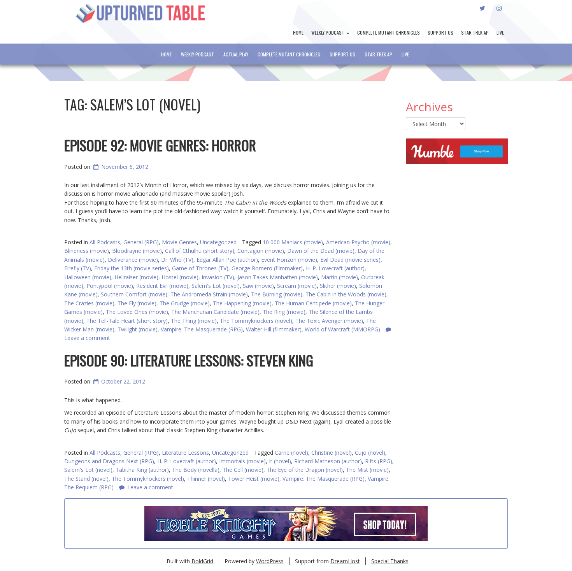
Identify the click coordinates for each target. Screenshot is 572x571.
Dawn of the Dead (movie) (320, 250)
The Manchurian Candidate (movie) (215, 311)
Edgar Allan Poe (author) (227, 259)
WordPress (270, 561)
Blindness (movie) (86, 250)
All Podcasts (104, 242)
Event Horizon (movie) (289, 259)
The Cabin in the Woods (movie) (345, 294)
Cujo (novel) (370, 452)
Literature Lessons (185, 452)
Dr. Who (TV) (177, 259)
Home (298, 32)
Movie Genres (179, 242)
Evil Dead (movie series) (350, 259)
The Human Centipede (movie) (313, 303)
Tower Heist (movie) (253, 478)
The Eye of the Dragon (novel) (305, 469)
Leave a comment (150, 487)
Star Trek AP (475, 32)
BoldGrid (202, 561)
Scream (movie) (297, 285)
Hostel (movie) (179, 277)
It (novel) (280, 461)
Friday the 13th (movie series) (131, 268)
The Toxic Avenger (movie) (329, 320)
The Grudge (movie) (185, 303)
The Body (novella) (195, 469)
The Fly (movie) (137, 303)
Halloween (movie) (87, 277)
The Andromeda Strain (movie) (209, 294)
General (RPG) (141, 242)
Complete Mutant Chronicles (388, 32)
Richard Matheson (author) (328, 461)
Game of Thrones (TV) (200, 268)
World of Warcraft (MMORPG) (342, 329)
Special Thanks (390, 561)
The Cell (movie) (243, 469)
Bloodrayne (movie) (137, 250)
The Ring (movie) (284, 311)
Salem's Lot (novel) (215, 285)
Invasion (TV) (218, 277)
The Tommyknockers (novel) (256, 320)
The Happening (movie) (242, 303)
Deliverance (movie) (133, 259)
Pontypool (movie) (109, 285)
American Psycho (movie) (358, 242)
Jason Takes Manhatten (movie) (277, 277)
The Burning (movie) (276, 294)
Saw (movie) (258, 285)
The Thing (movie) (194, 320)
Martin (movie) (339, 277)
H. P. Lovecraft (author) (335, 268)
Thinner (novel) (206, 478)
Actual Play (235, 54)
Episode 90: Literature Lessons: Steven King (188, 360)
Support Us (440, 32)
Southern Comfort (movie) (134, 294)
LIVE (500, 32)
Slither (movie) (338, 285)
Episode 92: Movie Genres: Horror (160, 145)
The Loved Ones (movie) (137, 311)
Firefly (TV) (77, 268)
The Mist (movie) (367, 469)
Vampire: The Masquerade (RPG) (323, 478)
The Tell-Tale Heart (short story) (127, 320)
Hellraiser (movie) (136, 277)
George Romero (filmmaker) (267, 268)
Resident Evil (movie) (162, 285)
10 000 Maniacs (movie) (293, 242)
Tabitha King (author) (142, 469)
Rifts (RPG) (378, 461)
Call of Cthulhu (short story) (199, 250)
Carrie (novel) (291, 452)
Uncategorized (218, 242)
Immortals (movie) (242, 461)
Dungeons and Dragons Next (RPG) (109, 461)
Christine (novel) (331, 452)
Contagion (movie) (260, 250)
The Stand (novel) (86, 478)
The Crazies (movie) (89, 303)
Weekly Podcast (328, 32)
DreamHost (345, 561)
